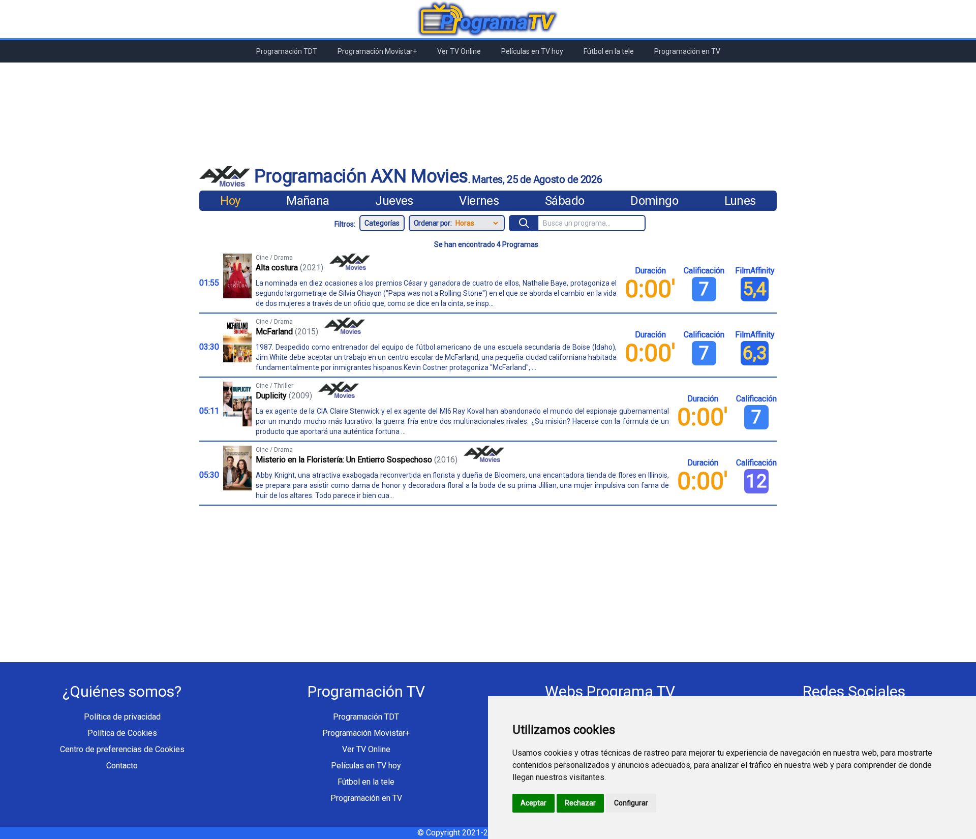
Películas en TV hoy (532, 51)
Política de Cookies (122, 733)
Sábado (564, 201)
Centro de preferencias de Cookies (122, 749)
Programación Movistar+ (377, 51)
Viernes (479, 201)
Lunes (740, 201)
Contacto (122, 765)
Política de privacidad (122, 717)
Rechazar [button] (580, 803)
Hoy (230, 201)
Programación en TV (687, 51)
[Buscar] (524, 223)
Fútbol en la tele (609, 51)
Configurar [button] (631, 803)
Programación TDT (286, 51)
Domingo (654, 201)
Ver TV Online (459, 51)
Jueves (394, 201)
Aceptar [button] (533, 803)
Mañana (307, 201)
